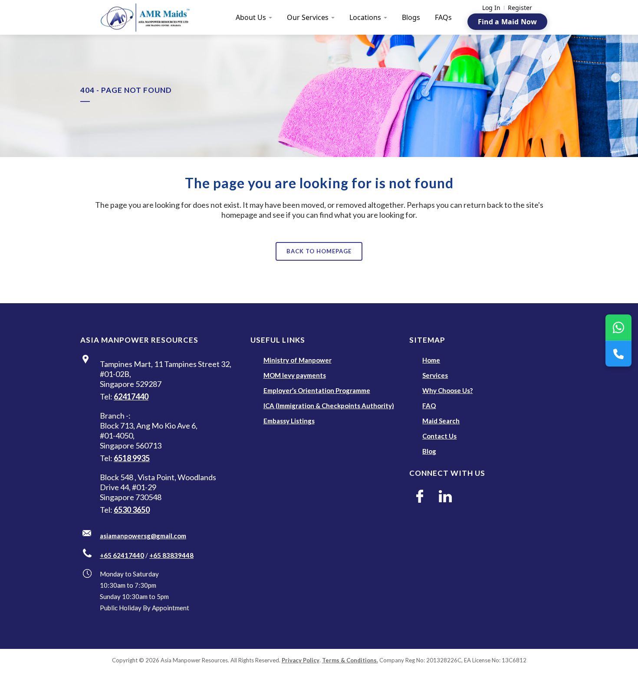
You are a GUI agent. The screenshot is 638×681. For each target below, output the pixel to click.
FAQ (429, 405)
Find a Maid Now (507, 21)
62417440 (131, 396)
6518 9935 (132, 458)
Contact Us (439, 436)
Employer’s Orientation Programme (316, 390)
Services (435, 375)
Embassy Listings (289, 421)
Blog (429, 451)
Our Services (308, 17)
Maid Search (441, 421)
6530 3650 (132, 509)
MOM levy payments (294, 375)
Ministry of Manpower (297, 360)
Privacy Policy (300, 660)
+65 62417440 (122, 555)
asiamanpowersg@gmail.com (143, 536)
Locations (365, 17)
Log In (491, 8)
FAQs (443, 17)
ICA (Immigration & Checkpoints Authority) (328, 405)
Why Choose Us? (447, 390)
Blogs (411, 17)
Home (431, 360)
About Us (251, 17)
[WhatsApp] (618, 327)
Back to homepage (319, 251)
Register (520, 8)
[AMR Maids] (150, 17)
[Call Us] (618, 353)
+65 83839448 (171, 555)
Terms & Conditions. (350, 660)
